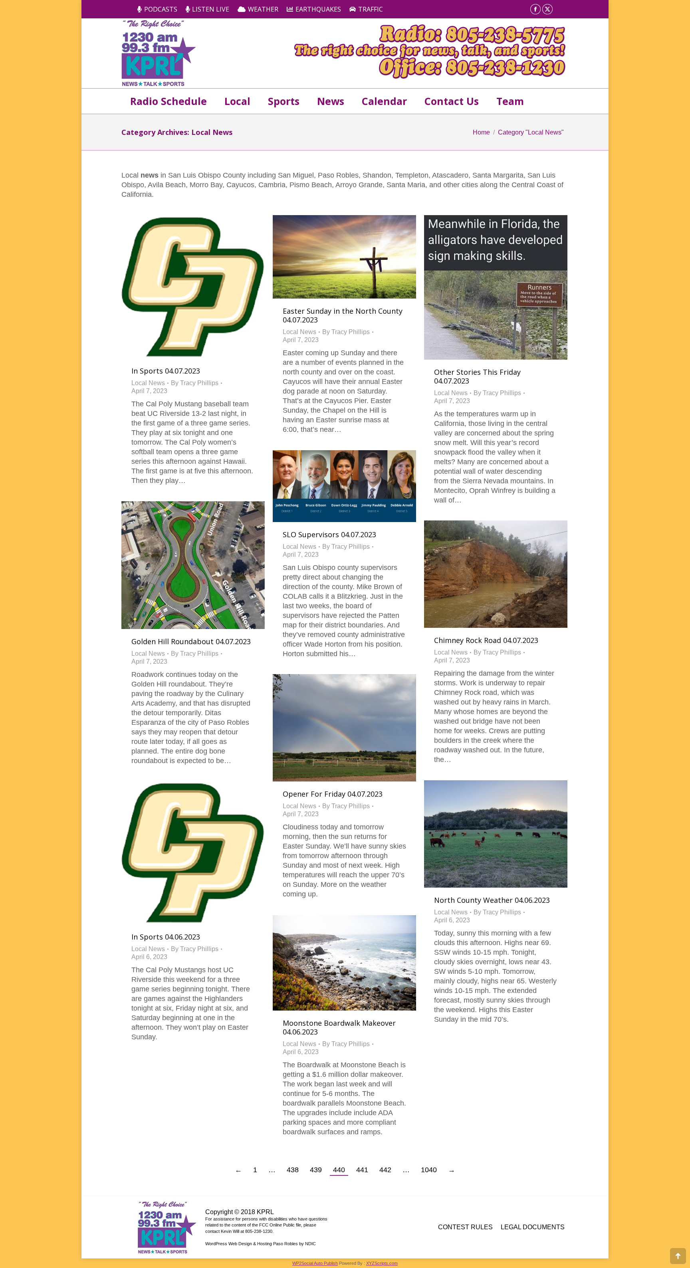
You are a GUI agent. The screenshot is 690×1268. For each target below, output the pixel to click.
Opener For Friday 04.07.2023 (333, 794)
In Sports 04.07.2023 (165, 371)
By (194, 383)
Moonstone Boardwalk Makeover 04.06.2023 (339, 1027)
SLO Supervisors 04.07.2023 (329, 534)
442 (385, 1170)
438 (293, 1170)
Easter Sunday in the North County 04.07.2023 (342, 315)
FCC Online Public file (280, 1225)
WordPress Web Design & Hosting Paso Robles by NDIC (260, 1243)
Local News (148, 383)
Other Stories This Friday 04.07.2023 (477, 376)
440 (339, 1170)
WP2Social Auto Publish (315, 1263)
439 (316, 1170)
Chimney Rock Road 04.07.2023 (486, 640)
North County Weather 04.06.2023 (492, 900)
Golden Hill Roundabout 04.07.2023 (191, 641)
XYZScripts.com (382, 1263)
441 (362, 1170)
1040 (429, 1170)
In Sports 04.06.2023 (165, 937)
